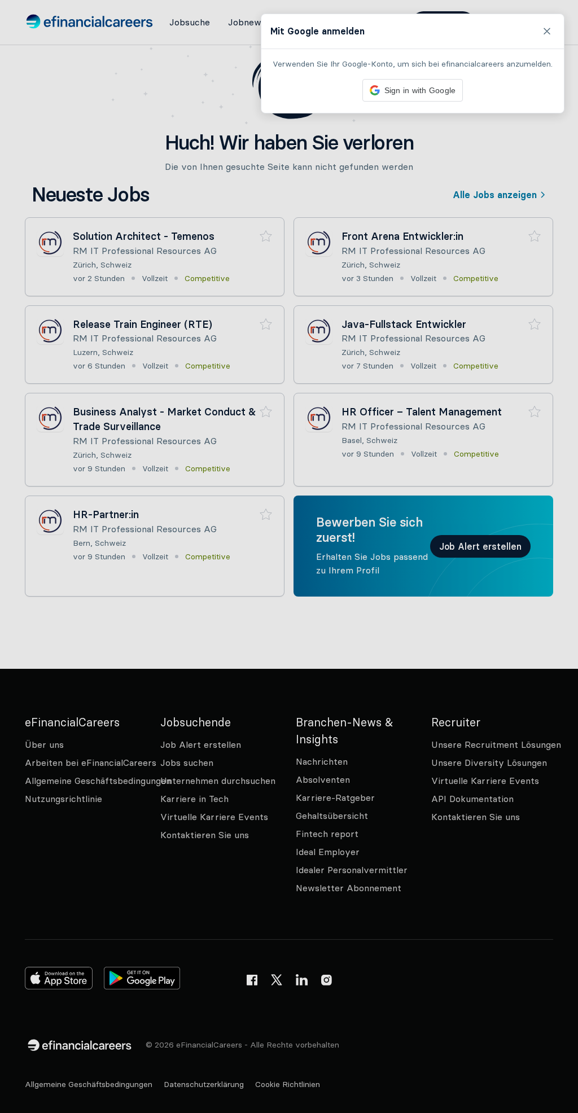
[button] (289, 556)
